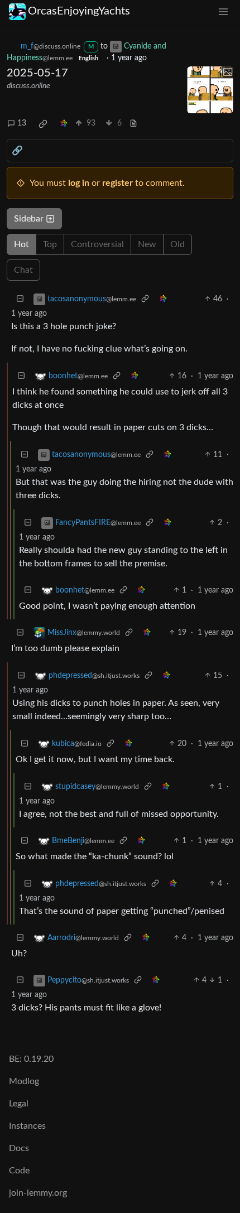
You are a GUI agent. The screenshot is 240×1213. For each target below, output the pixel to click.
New (147, 244)
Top (50, 244)
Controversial (97, 244)
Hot (21, 244)
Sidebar (29, 218)
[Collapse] (20, 299)
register (117, 183)
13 (21, 123)
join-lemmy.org (38, 1192)
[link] (43, 123)
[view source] (133, 123)
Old (177, 244)
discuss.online (28, 86)
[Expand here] (210, 89)
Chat (23, 270)
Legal (18, 1103)
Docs (19, 1148)
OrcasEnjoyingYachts (79, 11)
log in (78, 183)
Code (19, 1170)
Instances (27, 1125)
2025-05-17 (37, 73)
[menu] (223, 11)
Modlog (24, 1081)
